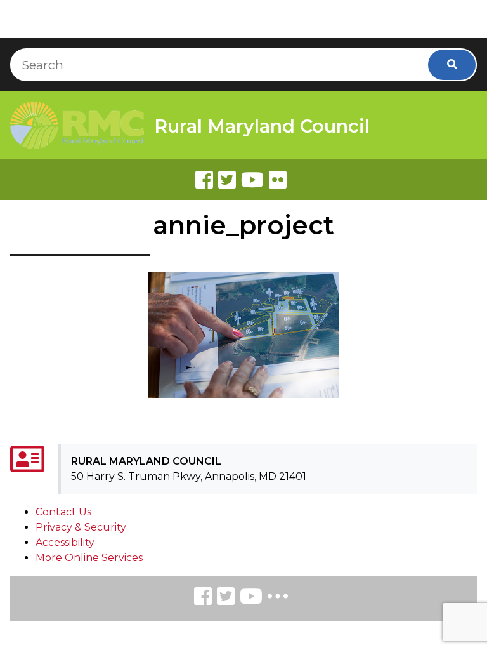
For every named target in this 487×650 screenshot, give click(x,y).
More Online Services (89, 558)
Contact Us (63, 512)
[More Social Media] (278, 599)
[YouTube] (251, 598)
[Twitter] (227, 179)
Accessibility (65, 542)
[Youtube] (252, 179)
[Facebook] (204, 179)
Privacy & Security (81, 527)
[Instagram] (226, 598)
